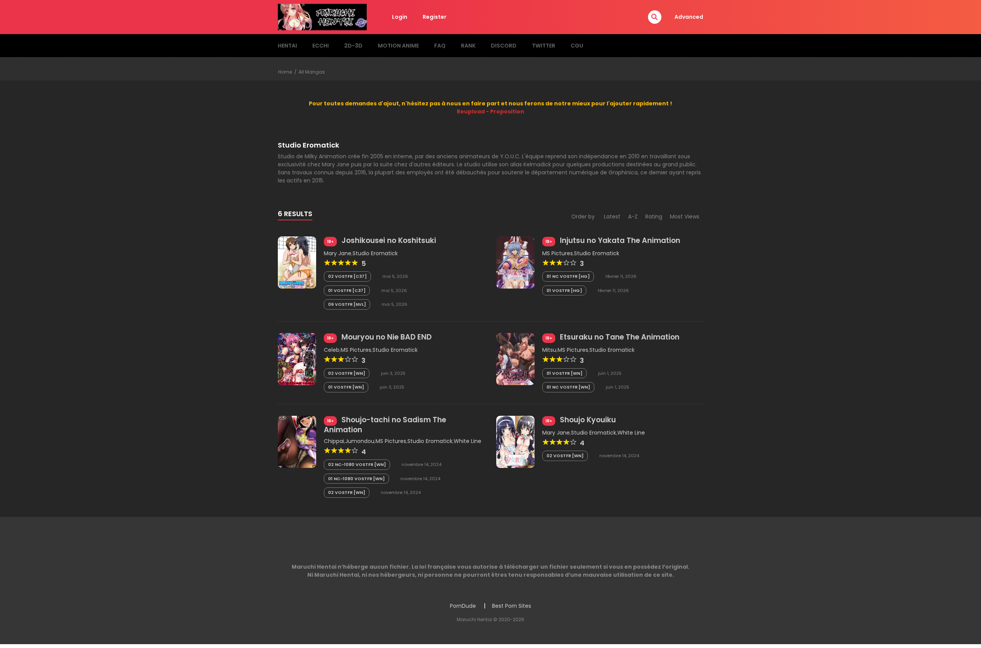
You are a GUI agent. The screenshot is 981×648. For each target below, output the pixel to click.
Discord (504, 45)
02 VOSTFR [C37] (347, 276)
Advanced (688, 17)
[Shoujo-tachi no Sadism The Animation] (297, 441)
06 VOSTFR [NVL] (347, 304)
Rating (653, 216)
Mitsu (549, 350)
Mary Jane (337, 253)
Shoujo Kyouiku (588, 420)
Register (434, 17)
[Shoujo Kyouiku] (515, 441)
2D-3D (353, 45)
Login (399, 17)
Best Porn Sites (511, 606)
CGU (577, 45)
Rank (468, 45)
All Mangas (312, 72)
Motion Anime (398, 45)
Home (285, 72)
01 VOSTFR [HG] (564, 290)
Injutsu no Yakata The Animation (620, 240)
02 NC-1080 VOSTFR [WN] (357, 464)
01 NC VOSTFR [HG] (568, 276)
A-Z (633, 216)
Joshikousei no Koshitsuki (388, 240)
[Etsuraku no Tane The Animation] (515, 359)
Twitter (543, 45)
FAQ (440, 45)
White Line (467, 441)
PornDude (463, 606)
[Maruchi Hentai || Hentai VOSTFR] (322, 16)
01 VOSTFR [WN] (346, 387)
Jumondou (359, 441)
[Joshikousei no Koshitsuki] (297, 262)
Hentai (287, 45)
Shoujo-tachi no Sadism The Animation (385, 425)
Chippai (334, 441)
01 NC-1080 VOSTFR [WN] (356, 479)
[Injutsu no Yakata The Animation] (515, 262)
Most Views (684, 216)
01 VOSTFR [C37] (347, 290)
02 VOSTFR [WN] (346, 373)
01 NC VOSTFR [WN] (568, 387)
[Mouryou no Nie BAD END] (297, 359)
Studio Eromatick (375, 253)
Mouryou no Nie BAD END (386, 337)
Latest (612, 216)
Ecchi (320, 45)
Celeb (332, 350)
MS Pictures (557, 253)
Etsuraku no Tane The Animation (619, 337)
